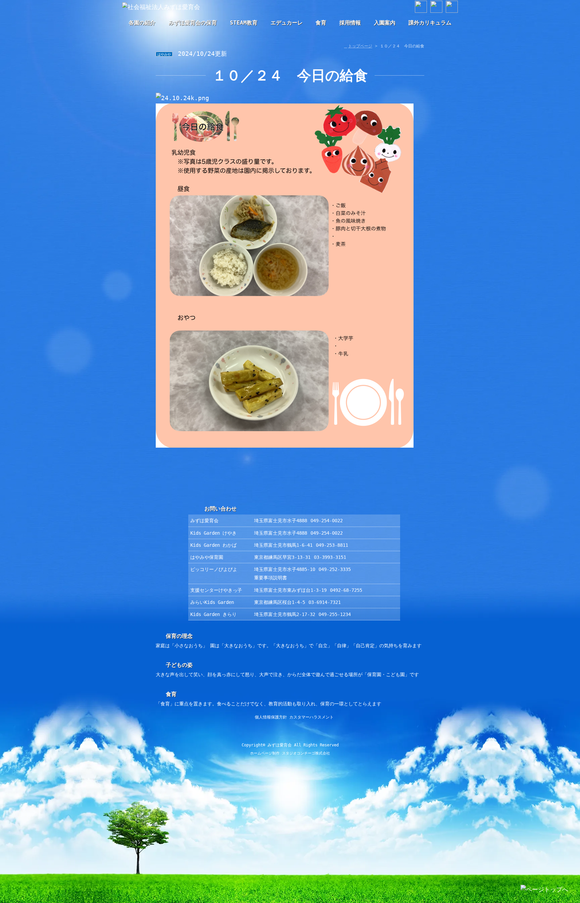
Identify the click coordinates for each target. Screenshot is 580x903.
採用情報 (350, 22)
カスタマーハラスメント (311, 717)
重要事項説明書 (270, 577)
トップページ (360, 46)
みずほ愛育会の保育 (192, 22)
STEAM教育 (243, 22)
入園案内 (384, 22)
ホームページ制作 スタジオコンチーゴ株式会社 (290, 753)
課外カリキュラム (429, 22)
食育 (321, 22)
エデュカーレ (287, 22)
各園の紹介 (142, 22)
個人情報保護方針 (271, 717)
